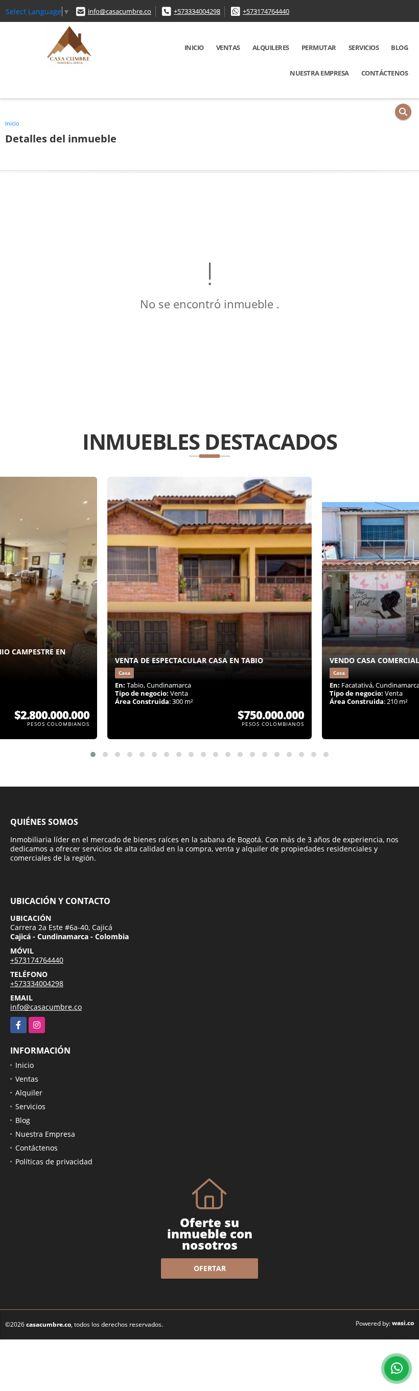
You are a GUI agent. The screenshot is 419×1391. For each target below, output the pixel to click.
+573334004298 (197, 11)
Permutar (318, 47)
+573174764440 (266, 11)
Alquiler (28, 1092)
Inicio (194, 47)
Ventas (228, 47)
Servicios (363, 47)
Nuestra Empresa (319, 73)
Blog (399, 47)
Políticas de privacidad (53, 1161)
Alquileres (270, 47)
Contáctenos (384, 73)
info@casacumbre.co (119, 11)
